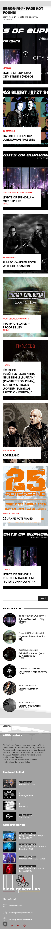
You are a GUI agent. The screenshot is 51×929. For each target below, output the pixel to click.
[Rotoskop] (9, 805)
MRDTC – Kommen (28, 688)
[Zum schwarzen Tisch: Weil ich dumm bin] (25, 243)
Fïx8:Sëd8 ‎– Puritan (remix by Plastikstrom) (32, 654)
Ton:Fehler (24, 817)
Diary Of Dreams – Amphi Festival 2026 (31, 836)
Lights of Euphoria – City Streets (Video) (18, 75)
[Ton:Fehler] (9, 816)
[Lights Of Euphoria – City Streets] (25, 180)
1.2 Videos (7, 68)
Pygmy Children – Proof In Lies (16, 325)
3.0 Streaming (9, 131)
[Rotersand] (25, 433)
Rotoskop (23, 806)
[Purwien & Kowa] (9, 783)
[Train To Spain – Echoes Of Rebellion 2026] (9, 847)
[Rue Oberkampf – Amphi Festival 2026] (9, 869)
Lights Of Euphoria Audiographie (17, 192)
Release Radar (12, 608)
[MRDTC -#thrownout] (9, 705)
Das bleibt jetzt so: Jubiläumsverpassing (19, 138)
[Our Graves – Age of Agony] (9, 671)
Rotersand (11, 455)
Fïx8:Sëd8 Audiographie (28, 650)
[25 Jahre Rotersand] (25, 496)
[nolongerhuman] (9, 794)
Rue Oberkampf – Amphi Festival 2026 (31, 869)
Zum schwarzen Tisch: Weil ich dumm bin (20, 264)
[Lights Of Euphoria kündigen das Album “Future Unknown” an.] (25, 559)
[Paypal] (18, 925)
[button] (5, 924)
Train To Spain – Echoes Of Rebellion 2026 (32, 847)
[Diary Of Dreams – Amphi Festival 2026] (9, 836)
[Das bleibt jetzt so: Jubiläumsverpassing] (25, 117)
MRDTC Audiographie (27, 685)
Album (21, 674)
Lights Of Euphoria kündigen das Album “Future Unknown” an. (19, 578)
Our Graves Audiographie (29, 668)
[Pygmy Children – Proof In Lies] (25, 307)
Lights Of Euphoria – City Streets (18, 199)
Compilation (24, 708)
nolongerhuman (27, 795)
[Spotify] (24, 925)
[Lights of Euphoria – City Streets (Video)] (25, 54)
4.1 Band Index (9, 450)
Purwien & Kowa (27, 784)
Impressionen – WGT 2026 (32, 858)
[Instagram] (11, 925)
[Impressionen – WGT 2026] (9, 858)
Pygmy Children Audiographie (16, 319)
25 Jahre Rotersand (18, 519)
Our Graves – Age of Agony (33, 671)
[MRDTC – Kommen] (9, 688)
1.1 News (6, 365)
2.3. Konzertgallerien (27, 833)
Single (5, 204)
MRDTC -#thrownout (30, 705)
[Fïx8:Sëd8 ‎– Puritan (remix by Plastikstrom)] (9, 654)
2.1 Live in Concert (11, 514)
